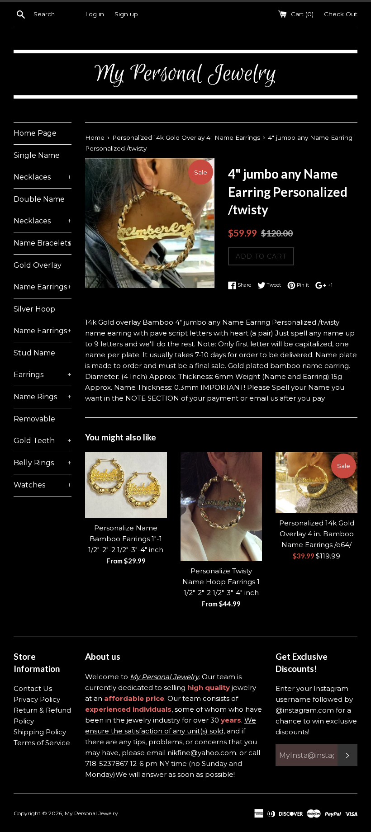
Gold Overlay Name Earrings (42, 276)
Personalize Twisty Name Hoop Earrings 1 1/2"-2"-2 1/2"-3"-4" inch (221, 582)
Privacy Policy (37, 699)
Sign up (126, 14)
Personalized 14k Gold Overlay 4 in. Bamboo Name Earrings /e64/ (316, 534)
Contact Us (33, 688)
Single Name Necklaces (42, 166)
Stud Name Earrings (42, 364)
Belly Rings (42, 463)
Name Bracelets (42, 243)
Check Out (340, 14)
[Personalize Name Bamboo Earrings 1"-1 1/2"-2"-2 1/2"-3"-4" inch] (126, 485)
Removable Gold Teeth (42, 430)
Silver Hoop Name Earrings (42, 320)
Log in (94, 14)
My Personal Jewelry (91, 813)
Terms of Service (42, 742)
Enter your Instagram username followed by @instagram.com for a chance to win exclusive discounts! (316, 710)
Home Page (35, 133)
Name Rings (42, 396)
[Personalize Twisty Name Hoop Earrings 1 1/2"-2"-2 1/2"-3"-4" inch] (221, 507)
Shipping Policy (40, 732)
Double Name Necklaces (42, 210)
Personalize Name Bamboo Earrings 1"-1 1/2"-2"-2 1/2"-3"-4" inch (125, 539)
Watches (42, 485)
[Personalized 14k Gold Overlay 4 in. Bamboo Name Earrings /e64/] (316, 482)
